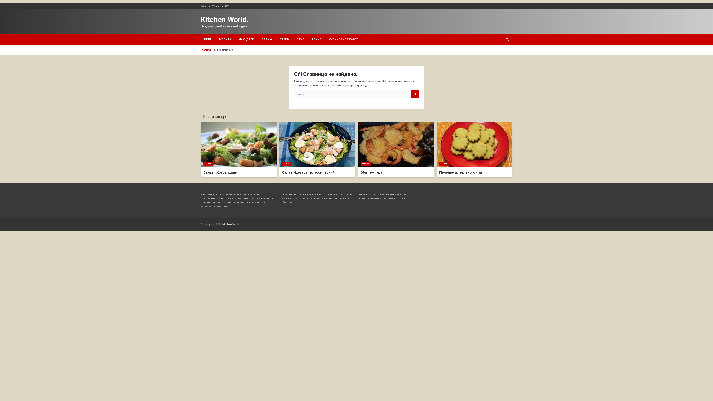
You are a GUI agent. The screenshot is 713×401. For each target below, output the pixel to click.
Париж (267, 39)
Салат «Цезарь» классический (308, 172)
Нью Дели (246, 39)
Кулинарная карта (344, 39)
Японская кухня (217, 116)
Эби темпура (371, 172)
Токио (316, 39)
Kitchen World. (225, 19)
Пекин (284, 39)
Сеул (300, 39)
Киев (208, 39)
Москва (225, 39)
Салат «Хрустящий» (220, 172)
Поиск (415, 94)
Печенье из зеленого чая (460, 172)
